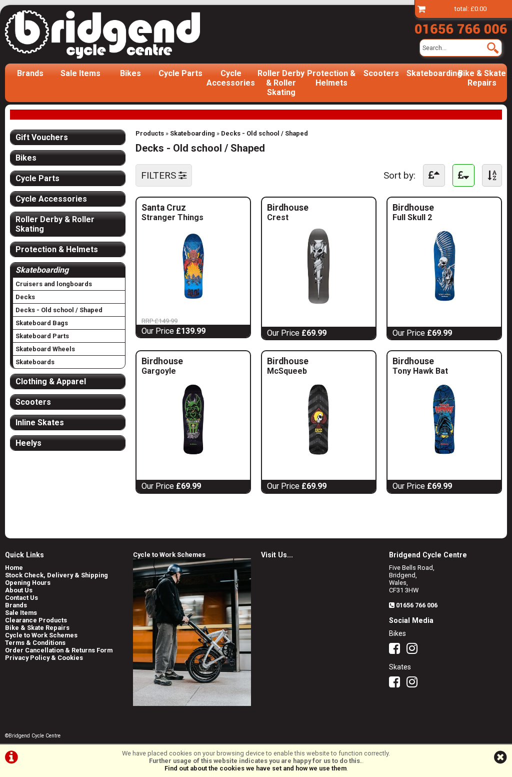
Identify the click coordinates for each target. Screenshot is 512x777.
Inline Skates (40, 422)
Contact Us (21, 597)
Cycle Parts (180, 73)
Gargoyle (161, 371)
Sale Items (80, 73)
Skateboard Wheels (45, 349)
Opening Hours (27, 582)
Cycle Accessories (230, 78)
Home (14, 567)
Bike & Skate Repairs (482, 78)
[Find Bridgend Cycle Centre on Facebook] (397, 650)
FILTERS (159, 175)
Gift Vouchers (42, 137)
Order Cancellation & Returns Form (58, 650)
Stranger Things (173, 217)
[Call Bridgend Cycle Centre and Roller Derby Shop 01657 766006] (460, 27)
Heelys (29, 443)
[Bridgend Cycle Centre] (102, 34)
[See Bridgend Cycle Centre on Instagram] (414, 650)
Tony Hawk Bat (420, 371)
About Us (18, 590)
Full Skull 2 (412, 217)
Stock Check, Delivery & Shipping (56, 575)
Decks (25, 297)
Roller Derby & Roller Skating (281, 83)
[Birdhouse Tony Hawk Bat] (444, 455)
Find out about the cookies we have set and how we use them (255, 768)
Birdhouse (299, 208)
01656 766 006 (417, 605)
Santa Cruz (193, 208)
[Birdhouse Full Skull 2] (444, 302)
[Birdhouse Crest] (318, 302)
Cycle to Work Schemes (41, 635)
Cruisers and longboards (54, 284)
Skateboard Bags (42, 323)
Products (150, 133)
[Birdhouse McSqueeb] (318, 455)
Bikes (130, 73)
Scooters (381, 73)
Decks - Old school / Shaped (264, 133)
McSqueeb (287, 371)
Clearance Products (36, 620)
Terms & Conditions (35, 642)
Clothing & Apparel (51, 381)
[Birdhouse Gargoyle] (193, 455)
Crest (286, 217)
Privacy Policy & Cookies (44, 657)
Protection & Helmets (331, 78)
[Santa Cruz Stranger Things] (193, 302)
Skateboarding (431, 73)
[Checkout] (422, 9)
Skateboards (35, 362)
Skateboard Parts (42, 336)
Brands (30, 73)
